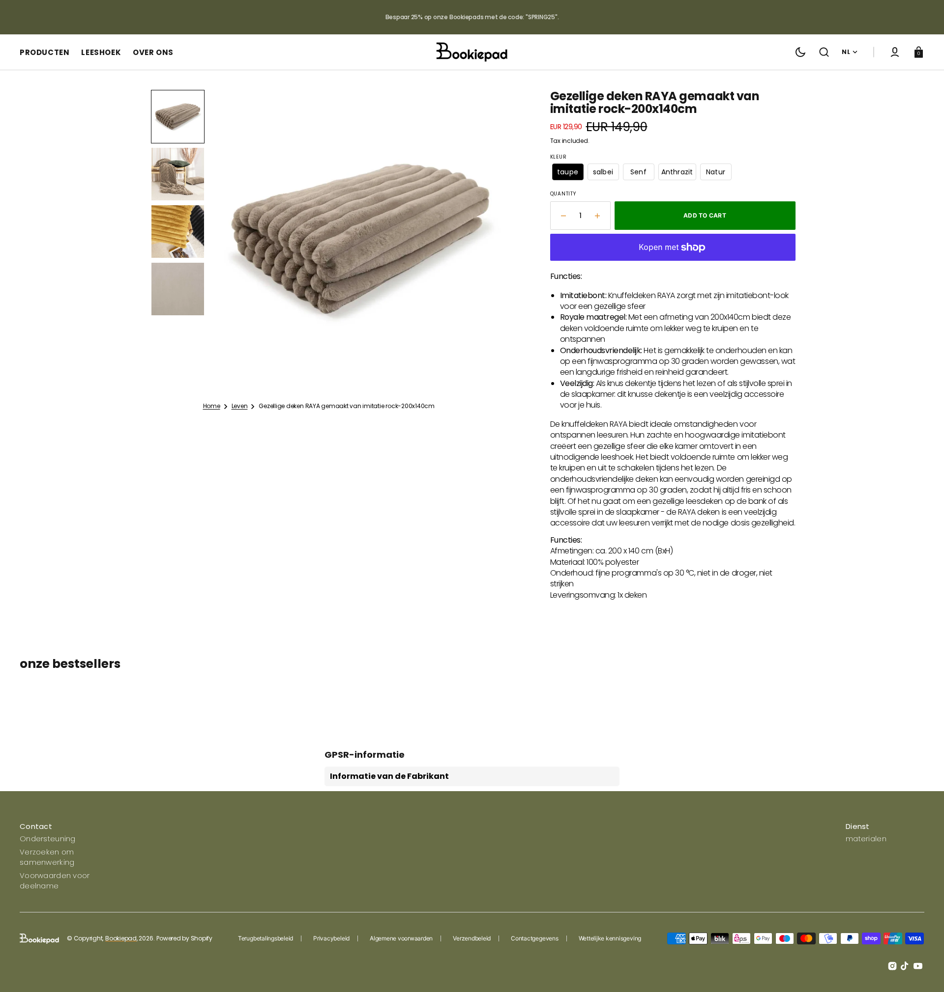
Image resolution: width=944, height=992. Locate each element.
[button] (824, 52)
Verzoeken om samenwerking (47, 857)
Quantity (563, 194)
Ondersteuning (48, 838)
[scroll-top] (923, 971)
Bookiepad (121, 938)
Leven (240, 406)
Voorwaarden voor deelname (54, 880)
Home (211, 406)
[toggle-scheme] (800, 52)
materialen (866, 838)
